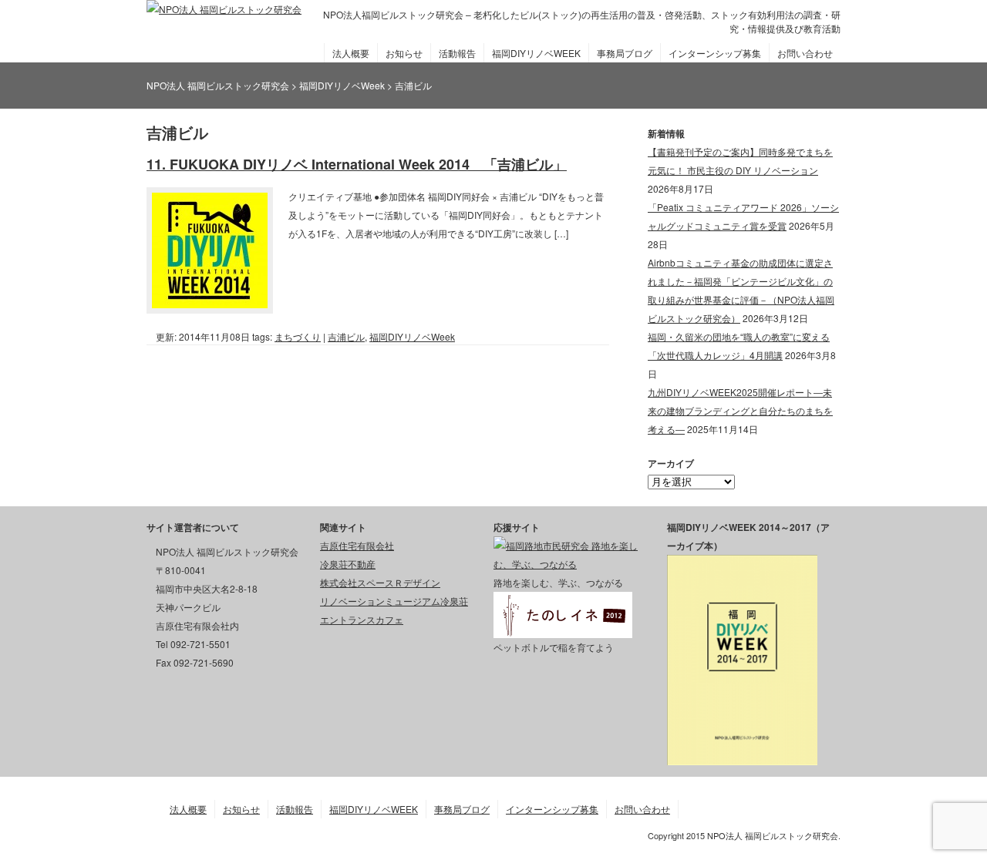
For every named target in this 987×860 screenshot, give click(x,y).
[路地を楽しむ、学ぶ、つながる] (569, 563)
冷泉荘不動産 (348, 563)
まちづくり (298, 336)
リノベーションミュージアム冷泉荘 (394, 600)
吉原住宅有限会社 (357, 545)
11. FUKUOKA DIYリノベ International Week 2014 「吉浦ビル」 (357, 164)
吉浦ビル (346, 336)
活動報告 (457, 52)
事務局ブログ (624, 52)
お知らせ (404, 52)
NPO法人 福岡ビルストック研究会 (218, 85)
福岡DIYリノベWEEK (536, 52)
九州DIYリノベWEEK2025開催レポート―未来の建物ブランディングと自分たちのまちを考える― (740, 410)
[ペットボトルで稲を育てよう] (563, 628)
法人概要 (350, 52)
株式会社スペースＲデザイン (380, 582)
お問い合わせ (805, 52)
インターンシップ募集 (715, 52)
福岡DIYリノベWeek (412, 336)
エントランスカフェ (361, 619)
